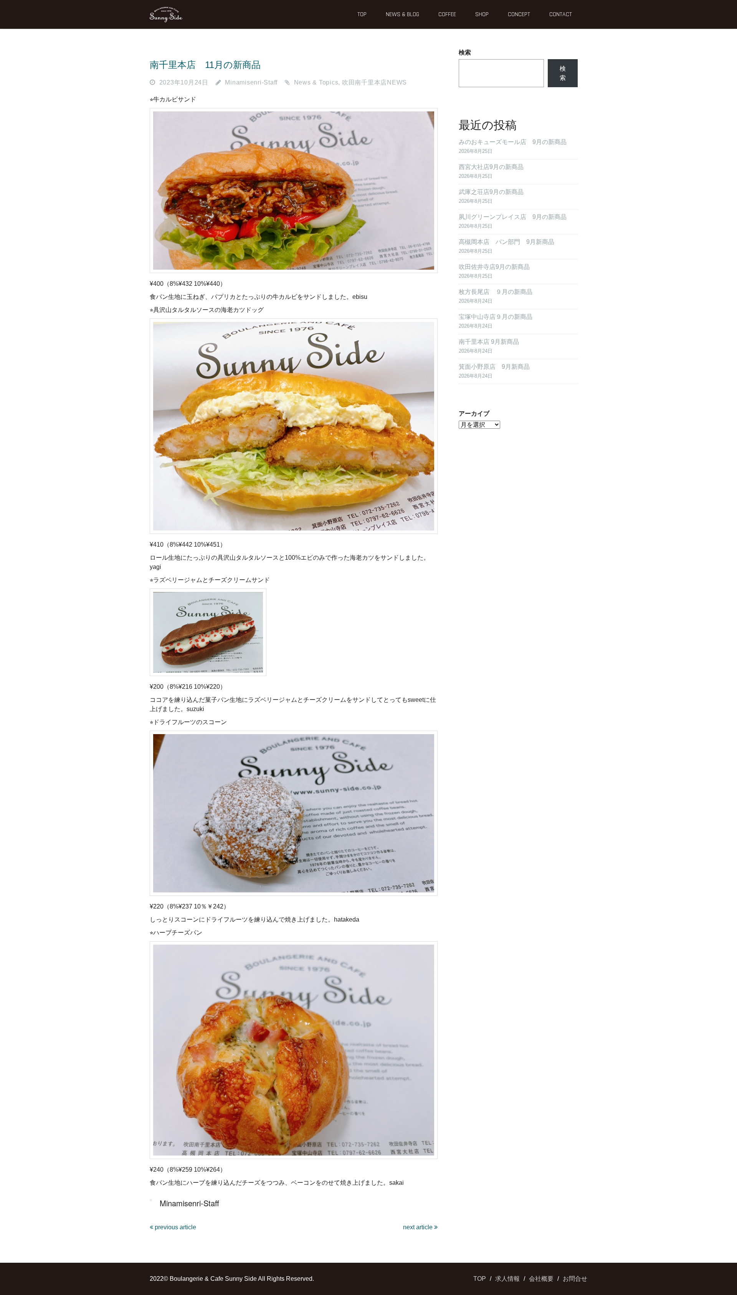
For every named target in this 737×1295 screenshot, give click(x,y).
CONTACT (560, 14)
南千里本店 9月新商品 (489, 341)
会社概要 (541, 1278)
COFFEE (447, 14)
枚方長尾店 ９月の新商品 (495, 292)
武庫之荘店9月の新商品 (491, 192)
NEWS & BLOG (402, 14)
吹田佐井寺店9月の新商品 (494, 267)
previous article (174, 1227)
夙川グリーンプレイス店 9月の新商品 (513, 217)
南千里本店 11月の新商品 (205, 65)
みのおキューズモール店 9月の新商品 (513, 142)
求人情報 (507, 1278)
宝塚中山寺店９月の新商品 (495, 316)
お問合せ (575, 1278)
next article (418, 1227)
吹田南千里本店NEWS (374, 82)
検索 (465, 52)
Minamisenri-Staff (251, 82)
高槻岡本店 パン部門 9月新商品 (506, 242)
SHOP (482, 14)
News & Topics (316, 82)
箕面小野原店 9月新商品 (494, 366)
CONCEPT (519, 14)
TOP (362, 14)
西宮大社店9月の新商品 (491, 167)
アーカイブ (474, 413)
